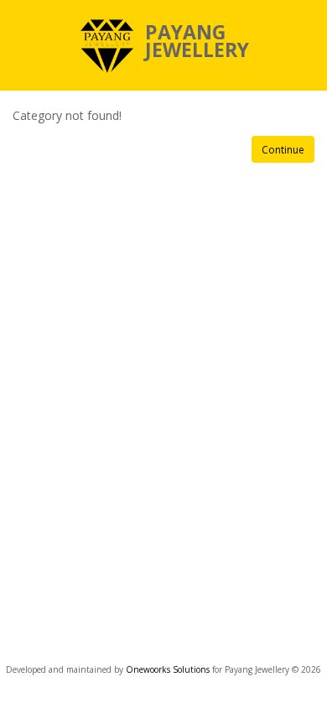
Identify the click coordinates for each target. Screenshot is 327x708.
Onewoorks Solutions (169, 669)
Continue (283, 150)
